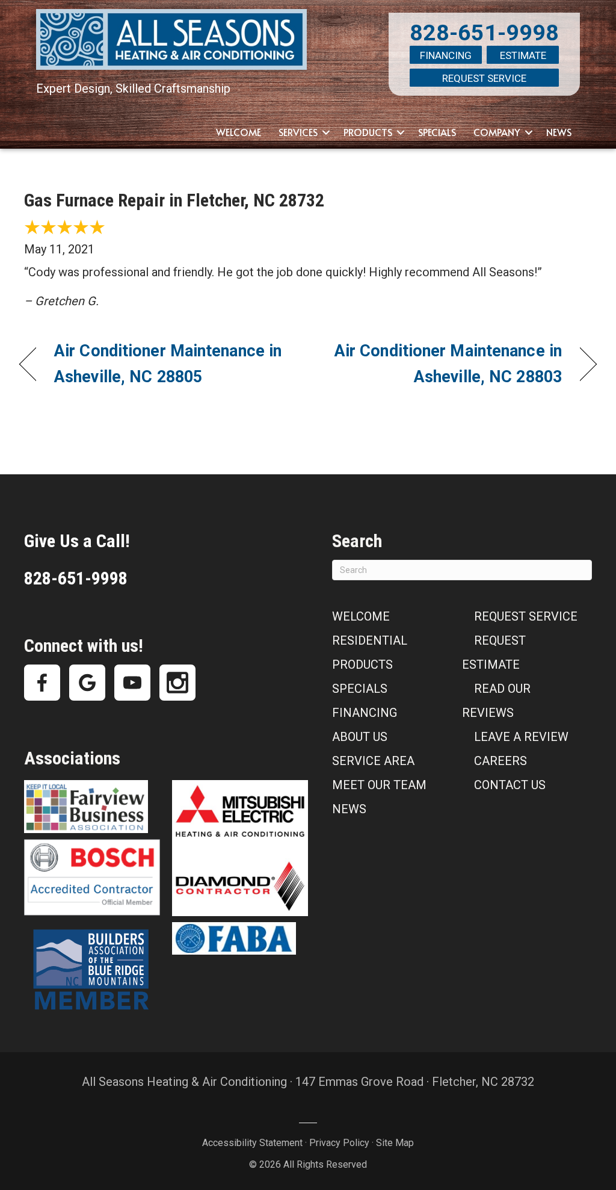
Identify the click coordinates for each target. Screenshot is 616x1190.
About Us (359, 737)
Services (298, 131)
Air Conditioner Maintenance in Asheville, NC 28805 (168, 363)
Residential (369, 640)
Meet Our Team (379, 785)
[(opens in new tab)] (86, 805)
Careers (500, 761)
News (558, 131)
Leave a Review (521, 737)
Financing (446, 55)
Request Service (484, 78)
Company (496, 131)
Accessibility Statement (252, 1142)
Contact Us (510, 785)
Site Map (395, 1142)
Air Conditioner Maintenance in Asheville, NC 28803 (443, 363)
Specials (437, 131)
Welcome (238, 131)
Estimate (523, 55)
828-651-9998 (484, 32)
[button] (326, 132)
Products (367, 131)
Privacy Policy (339, 1142)
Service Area (373, 761)
